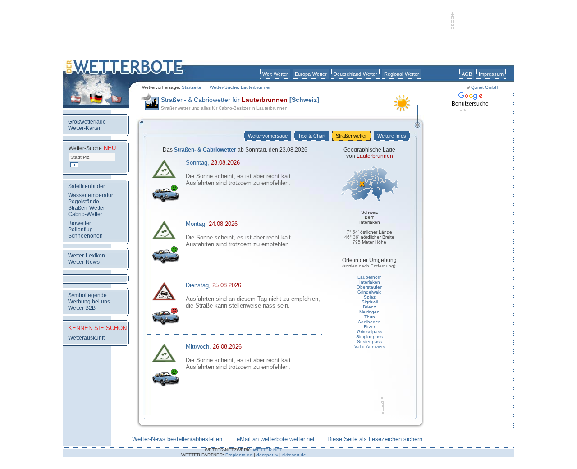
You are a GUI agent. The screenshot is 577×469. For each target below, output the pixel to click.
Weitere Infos (392, 135)
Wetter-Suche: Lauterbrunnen (241, 87)
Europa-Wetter (311, 74)
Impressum (491, 74)
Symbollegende (87, 295)
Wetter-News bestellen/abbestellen (177, 439)
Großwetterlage (87, 122)
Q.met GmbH (484, 87)
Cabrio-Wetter (85, 214)
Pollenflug (80, 229)
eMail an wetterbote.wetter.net (276, 439)
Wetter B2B (82, 308)
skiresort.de (294, 454)
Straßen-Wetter (86, 208)
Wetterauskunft (86, 338)
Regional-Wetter (401, 74)
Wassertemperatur (90, 195)
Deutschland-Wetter (355, 74)
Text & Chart (312, 135)
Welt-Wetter (275, 74)
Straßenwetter (351, 135)
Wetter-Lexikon (86, 256)
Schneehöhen (85, 236)
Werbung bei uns (89, 302)
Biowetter (79, 223)
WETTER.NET (267, 449)
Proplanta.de (238, 454)
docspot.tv (267, 454)
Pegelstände (83, 201)
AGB (467, 74)
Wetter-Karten (85, 128)
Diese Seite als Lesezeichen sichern (374, 439)
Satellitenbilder (86, 186)
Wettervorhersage (268, 135)
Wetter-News (84, 262)
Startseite (191, 87)
